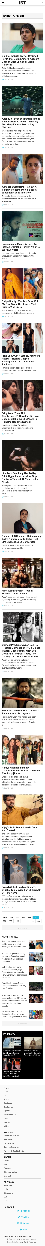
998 (4, 921)
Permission (9, 1139)
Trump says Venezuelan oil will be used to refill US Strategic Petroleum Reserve (14, 944)
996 (29, 917)
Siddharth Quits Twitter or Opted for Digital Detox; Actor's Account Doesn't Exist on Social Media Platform (20, 60)
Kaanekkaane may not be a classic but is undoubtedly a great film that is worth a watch (19, 256)
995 (23, 917)
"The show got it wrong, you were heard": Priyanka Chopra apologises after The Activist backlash (21, 360)
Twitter (24, 1217)
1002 (31, 921)
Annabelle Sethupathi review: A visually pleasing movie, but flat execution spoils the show (19, 189)
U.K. (5, 1197)
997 (35, 917)
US (5, 1095)
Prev (5, 917)
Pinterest (24, 1223)
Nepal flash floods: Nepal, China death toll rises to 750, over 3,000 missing (14, 985)
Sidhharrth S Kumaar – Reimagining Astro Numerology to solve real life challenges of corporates (21, 539)
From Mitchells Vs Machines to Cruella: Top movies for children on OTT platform (21, 890)
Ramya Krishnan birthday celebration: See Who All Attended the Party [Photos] (21, 770)
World (6, 1099)
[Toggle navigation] (3, 2)
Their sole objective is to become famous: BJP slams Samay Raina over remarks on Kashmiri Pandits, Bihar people (14, 1000)
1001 (24, 921)
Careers (7, 1168)
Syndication (9, 1143)
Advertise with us (11, 1136)
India (6, 1091)
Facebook (24, 1211)
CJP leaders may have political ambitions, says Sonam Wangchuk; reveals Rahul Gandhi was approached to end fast (14, 972)
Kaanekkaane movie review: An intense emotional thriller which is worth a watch (21, 247)
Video (6, 1126)
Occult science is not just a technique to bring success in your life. (18, 546)
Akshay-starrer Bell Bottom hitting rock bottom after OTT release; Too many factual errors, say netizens (21, 123)
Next (38, 921)
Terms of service (11, 1147)
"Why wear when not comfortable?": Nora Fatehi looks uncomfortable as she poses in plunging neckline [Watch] (20, 417)
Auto (6, 1118)
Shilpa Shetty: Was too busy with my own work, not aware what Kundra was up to (20, 304)
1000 (17, 921)
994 (17, 917)
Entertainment (10, 1115)
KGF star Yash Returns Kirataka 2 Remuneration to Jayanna (20, 712)
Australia (8, 1185)
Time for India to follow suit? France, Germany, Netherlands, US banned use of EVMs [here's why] (12, 1055)
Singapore (8, 1193)
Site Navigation (10, 1172)
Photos (7, 1122)
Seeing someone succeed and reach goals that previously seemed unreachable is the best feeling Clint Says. (17, 489)
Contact (7, 1176)
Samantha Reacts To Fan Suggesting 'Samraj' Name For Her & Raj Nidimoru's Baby (14, 1014)
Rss (24, 1229)
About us (8, 1160)
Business (8, 1103)
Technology (9, 1107)
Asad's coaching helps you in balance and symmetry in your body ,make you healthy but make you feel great (19, 599)
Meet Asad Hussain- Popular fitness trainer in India (17, 592)
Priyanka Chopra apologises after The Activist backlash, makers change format (19, 369)
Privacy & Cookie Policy (14, 1151)
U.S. (5, 1201)
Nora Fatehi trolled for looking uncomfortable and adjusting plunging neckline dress (17, 428)
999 (10, 921)
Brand (6, 1164)
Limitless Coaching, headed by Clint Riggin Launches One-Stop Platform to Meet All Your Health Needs (20, 478)
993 (11, 917)
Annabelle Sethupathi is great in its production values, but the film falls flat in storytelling (19, 199)
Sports (7, 1111)
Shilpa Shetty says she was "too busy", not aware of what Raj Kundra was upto (18, 311)
